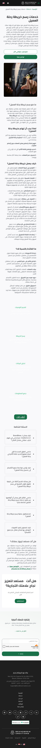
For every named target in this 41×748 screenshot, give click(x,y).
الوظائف (20, 704)
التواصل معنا (14, 566)
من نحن (20, 698)
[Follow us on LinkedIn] (36, 712)
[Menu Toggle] (39, 3)
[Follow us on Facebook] (4, 712)
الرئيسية (20, 693)
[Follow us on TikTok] (18, 717)
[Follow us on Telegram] (20, 712)
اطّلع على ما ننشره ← (20, 631)
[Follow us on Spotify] (23, 717)
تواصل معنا (20, 706)
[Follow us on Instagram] (26, 712)
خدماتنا (20, 696)
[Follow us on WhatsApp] (15, 712)
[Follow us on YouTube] (10, 712)
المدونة (20, 701)
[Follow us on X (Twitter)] (31, 712)
